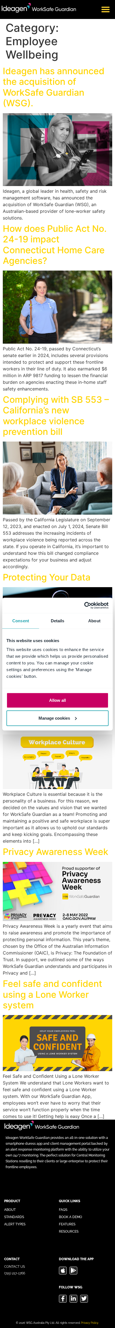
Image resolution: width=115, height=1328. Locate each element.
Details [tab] (57, 620)
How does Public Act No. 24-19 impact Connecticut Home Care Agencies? (55, 244)
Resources (68, 1231)
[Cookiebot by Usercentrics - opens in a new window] (84, 605)
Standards (14, 1217)
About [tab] (94, 620)
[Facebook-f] (63, 1299)
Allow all (57, 700)
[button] (105, 9)
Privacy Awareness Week (55, 851)
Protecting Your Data (46, 577)
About (10, 1210)
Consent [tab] (20, 620)
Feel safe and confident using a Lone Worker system (52, 994)
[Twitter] (84, 1299)
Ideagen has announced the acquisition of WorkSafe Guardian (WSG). (53, 87)
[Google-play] (73, 1270)
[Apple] (63, 1270)
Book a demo (70, 1217)
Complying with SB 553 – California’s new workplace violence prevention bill (56, 415)
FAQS (63, 1210)
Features (67, 1224)
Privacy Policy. (90, 1322)
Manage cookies (54, 717)
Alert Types (14, 1224)
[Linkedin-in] (73, 1299)
